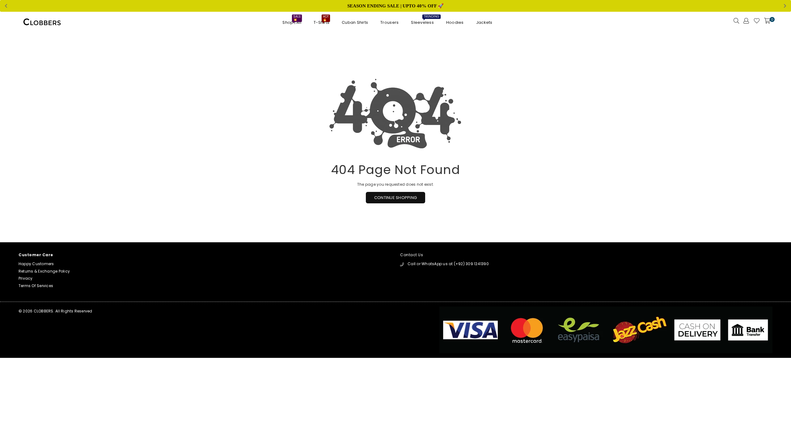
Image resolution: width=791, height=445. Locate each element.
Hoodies (455, 22)
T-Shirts (321, 20)
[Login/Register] (746, 22)
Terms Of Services (36, 285)
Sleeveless (422, 20)
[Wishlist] (756, 22)
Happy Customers (36, 263)
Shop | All (291, 20)
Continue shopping (395, 198)
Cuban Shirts (355, 22)
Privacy (26, 278)
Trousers (389, 22)
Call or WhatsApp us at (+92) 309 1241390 (448, 263)
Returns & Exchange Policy (44, 271)
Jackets (484, 22)
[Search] (736, 22)
